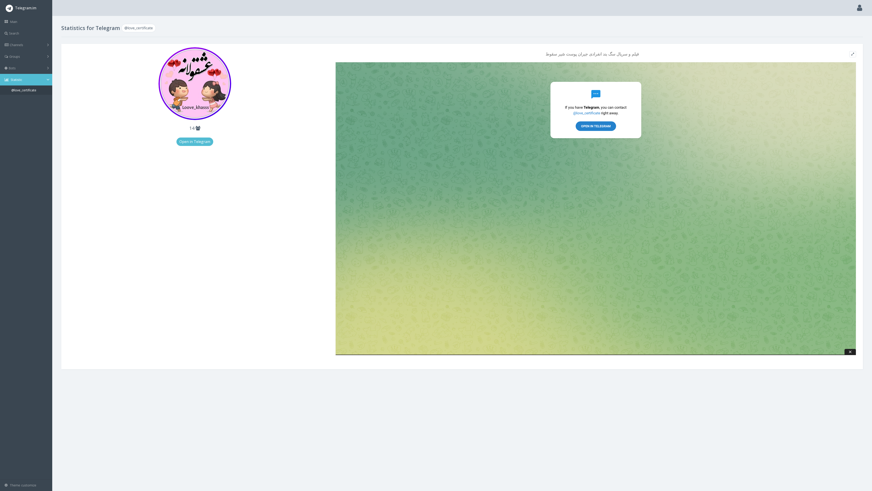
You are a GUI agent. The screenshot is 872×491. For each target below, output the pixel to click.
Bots (12, 68)
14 (192, 128)
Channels (16, 45)
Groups (14, 56)
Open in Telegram (194, 141)
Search (14, 33)
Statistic (16, 80)
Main (13, 22)
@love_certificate (23, 90)
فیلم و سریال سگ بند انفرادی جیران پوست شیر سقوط (592, 54)
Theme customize (22, 485)
